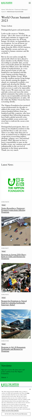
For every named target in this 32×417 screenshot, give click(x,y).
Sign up (3, 377)
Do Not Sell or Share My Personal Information (16, 413)
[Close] (30, 389)
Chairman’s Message (21, 9)
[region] (16, 402)
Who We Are (9, 9)
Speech (3, 11)
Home (3, 9)
